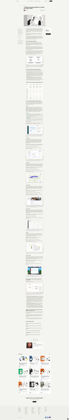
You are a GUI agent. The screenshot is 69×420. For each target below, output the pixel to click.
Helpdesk (19, 408)
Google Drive (26, 410)
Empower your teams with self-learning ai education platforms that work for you (20, 37)
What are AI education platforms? (20, 29)
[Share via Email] (37, 340)
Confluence (37, 75)
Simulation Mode (28, 118)
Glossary (39, 410)
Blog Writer (19, 409)
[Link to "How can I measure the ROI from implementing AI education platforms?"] (40, 330)
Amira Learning (27, 256)
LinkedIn (45, 409)
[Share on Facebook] (35, 340)
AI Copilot (27, 115)
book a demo (36, 318)
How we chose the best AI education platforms (20, 31)
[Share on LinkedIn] (33, 340)
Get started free (34, 401)
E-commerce (19, 410)
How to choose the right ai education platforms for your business (20, 35)
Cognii (26, 233)
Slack (33, 75)
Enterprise (39, 408)
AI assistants (33, 37)
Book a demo (48, 35)
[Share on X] (31, 340)
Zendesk (32, 75)
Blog (24, 5)
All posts (19, 5)
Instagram (46, 410)
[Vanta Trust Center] (50, 417)
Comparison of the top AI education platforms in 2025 (20, 32)
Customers (33, 410)
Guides (25, 5)
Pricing (32, 409)
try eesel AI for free (32, 318)
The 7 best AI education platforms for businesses (20, 33)
